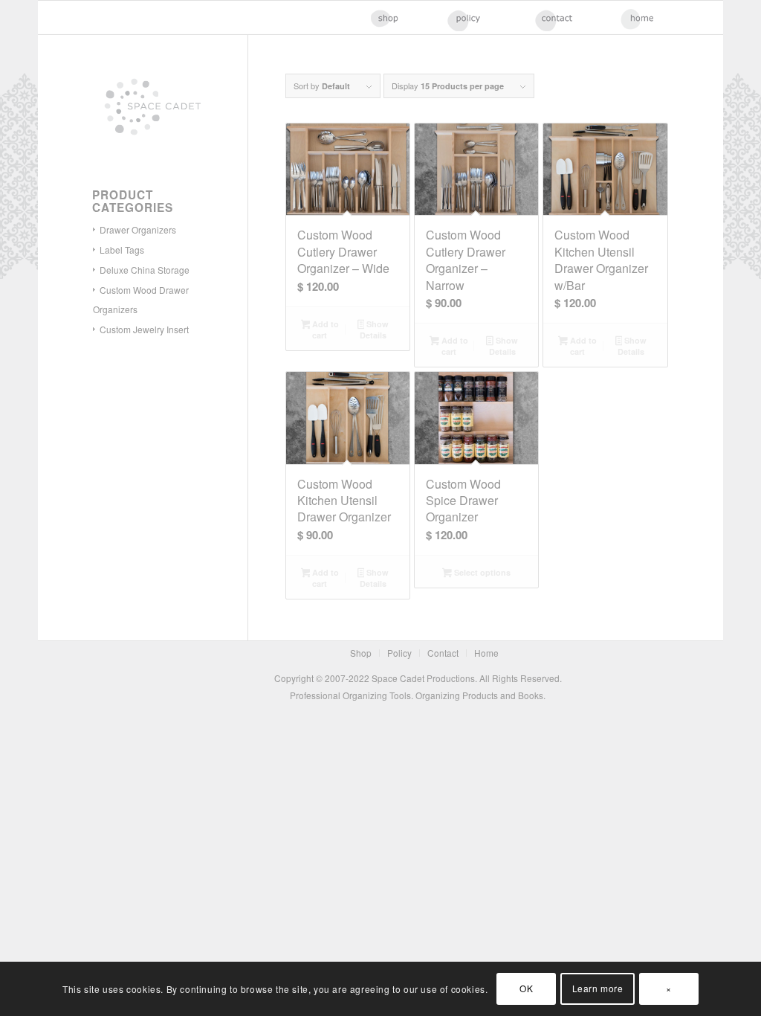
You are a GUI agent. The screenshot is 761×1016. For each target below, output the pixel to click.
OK (526, 988)
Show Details (374, 329)
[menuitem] (398, 17)
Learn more (598, 988)
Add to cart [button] (324, 329)
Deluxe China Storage (145, 269)
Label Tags (122, 249)
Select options (481, 572)
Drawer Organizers (138, 229)
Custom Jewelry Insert (144, 329)
